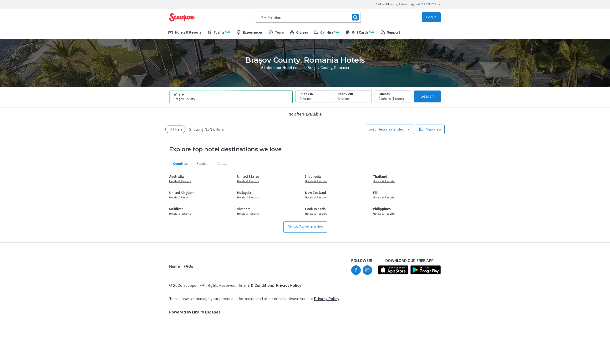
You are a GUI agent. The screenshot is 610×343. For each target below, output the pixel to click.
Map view (434, 129)
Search (427, 96)
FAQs (188, 266)
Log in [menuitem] (431, 17)
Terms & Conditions (256, 285)
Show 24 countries (305, 227)
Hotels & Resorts (180, 181)
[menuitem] (184, 32)
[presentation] (308, 17)
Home (174, 266)
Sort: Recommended (386, 129)
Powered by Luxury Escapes (195, 312)
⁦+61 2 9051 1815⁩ (426, 4)
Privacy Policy (288, 285)
